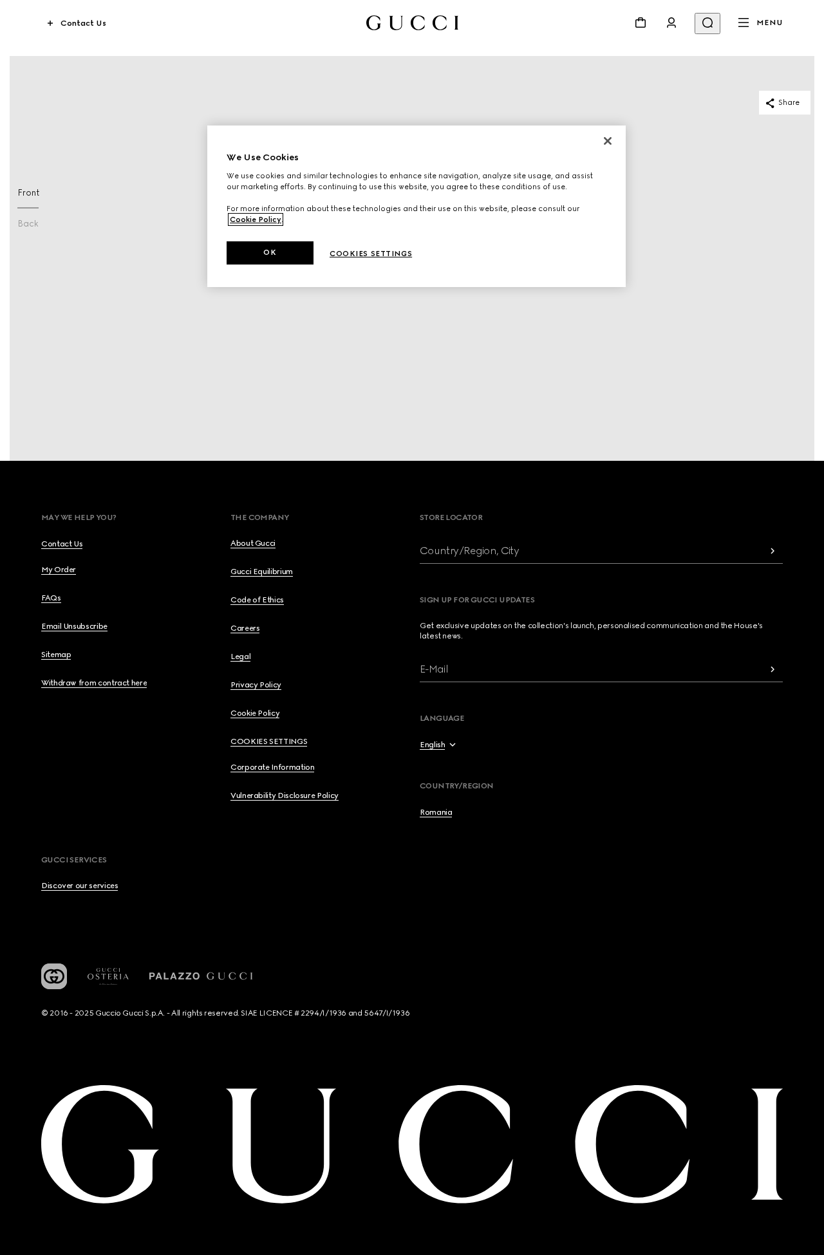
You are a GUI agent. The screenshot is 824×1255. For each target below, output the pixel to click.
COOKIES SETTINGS (268, 741)
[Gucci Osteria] (108, 976)
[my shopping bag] (640, 22)
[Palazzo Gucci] (200, 976)
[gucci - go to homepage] (412, 22)
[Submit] (772, 550)
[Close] (608, 141)
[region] (416, 206)
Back (28, 223)
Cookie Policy (255, 219)
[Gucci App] (54, 976)
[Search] (707, 23)
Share (789, 102)
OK (269, 252)
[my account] (671, 22)
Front (28, 193)
